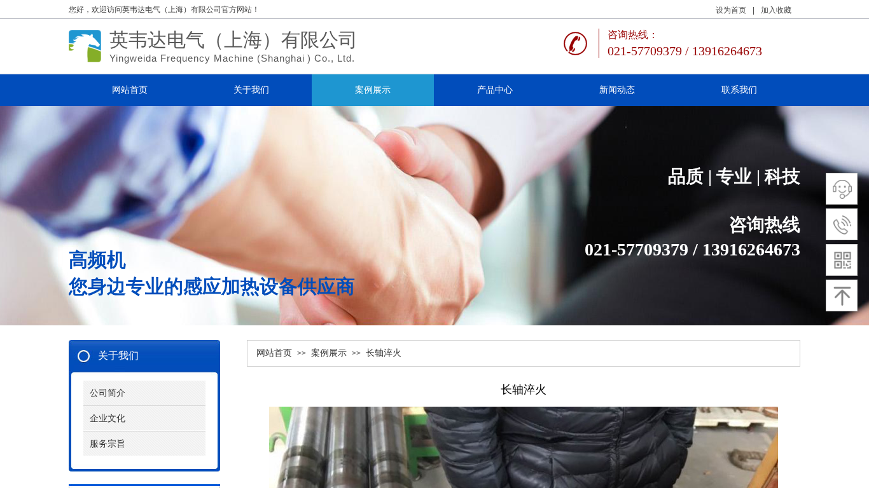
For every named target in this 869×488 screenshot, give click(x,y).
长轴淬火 (383, 353)
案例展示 (329, 353)
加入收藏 (776, 10)
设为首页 (731, 10)
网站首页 (274, 353)
